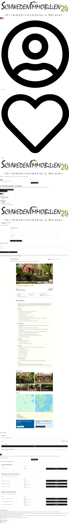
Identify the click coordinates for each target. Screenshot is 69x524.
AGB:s (1, 522)
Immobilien (1, 176)
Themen (19, 176)
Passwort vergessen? (11, 449)
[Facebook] (1, 18)
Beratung (12, 176)
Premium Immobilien (7, 176)
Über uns (16, 176)
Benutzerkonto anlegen (3, 432)
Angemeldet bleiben (4, 444)
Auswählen (56, 468)
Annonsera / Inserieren (25, 176)
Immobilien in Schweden (10, 187)
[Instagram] (3, 194)
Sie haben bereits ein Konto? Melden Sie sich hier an (7, 461)
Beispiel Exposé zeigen (3, 521)
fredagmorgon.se (6, 225)
